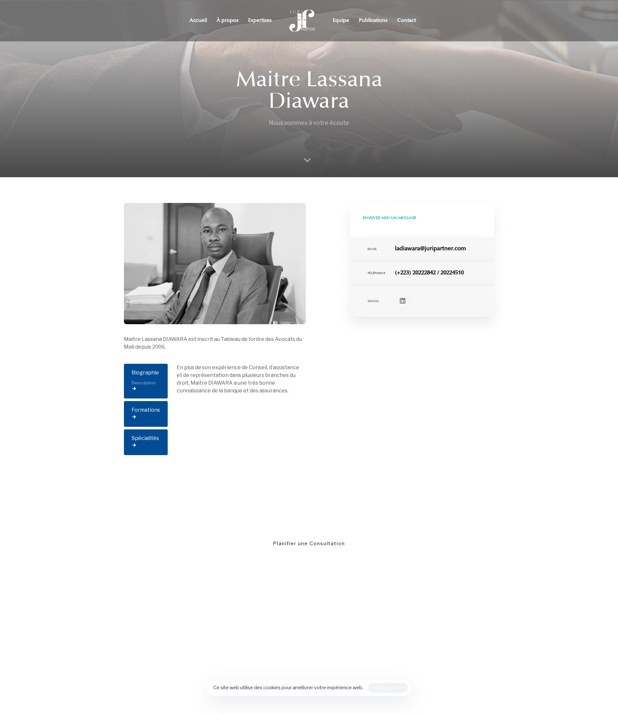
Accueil (198, 20)
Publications (373, 20)
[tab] (146, 381)
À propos (228, 20)
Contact (406, 20)
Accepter (388, 688)
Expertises (260, 20)
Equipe (341, 20)
